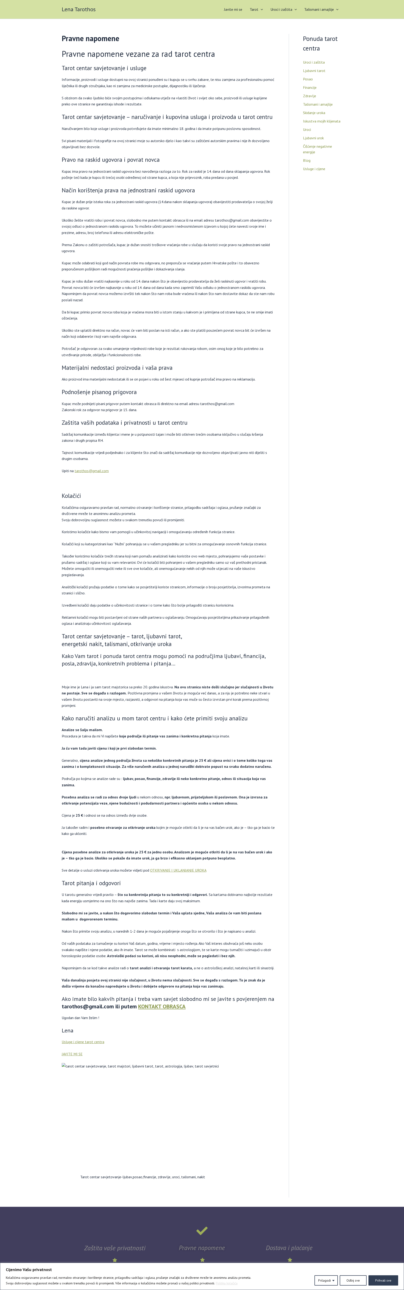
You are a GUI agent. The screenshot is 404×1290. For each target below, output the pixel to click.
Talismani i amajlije (319, 9)
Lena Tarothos (79, 9)
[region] (202, 1276)
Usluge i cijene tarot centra (83, 1041)
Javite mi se (233, 9)
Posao (308, 79)
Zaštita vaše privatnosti (114, 1247)
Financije (310, 87)
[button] (260, 9)
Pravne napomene (202, 1248)
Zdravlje (309, 95)
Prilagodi (324, 1280)
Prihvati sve (383, 1280)
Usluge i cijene (314, 168)
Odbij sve (353, 1280)
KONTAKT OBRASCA (162, 1006)
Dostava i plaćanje (289, 1248)
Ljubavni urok (313, 138)
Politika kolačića (227, 1283)
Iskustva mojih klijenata (321, 121)
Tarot (254, 9)
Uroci (307, 129)
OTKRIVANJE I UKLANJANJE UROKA (178, 870)
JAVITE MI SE (72, 1054)
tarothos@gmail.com (92, 470)
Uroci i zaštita (281, 9)
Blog (306, 160)
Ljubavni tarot (314, 70)
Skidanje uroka (314, 112)
